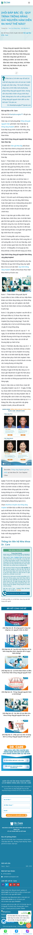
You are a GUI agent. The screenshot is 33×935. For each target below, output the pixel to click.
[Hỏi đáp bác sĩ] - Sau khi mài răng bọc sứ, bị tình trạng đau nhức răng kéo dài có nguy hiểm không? (16, 651)
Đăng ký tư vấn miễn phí (15, 815)
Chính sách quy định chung (9, 926)
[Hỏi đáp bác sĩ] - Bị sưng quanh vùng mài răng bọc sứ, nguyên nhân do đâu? (16, 629)
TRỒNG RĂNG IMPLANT (21, 827)
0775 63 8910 (7, 874)
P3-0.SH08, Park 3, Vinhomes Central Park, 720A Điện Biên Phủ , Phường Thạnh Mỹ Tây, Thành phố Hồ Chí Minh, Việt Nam (16, 841)
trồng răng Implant (7, 127)
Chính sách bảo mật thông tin (24, 926)
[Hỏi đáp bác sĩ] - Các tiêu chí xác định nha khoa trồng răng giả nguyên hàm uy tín (16, 714)
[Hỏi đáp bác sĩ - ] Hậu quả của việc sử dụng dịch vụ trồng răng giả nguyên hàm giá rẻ (16, 736)
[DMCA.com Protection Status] (24, 922)
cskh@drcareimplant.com (10, 876)
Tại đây (19, 590)
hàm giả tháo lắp (16, 146)
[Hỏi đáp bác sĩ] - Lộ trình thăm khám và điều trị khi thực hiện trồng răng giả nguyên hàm (16, 672)
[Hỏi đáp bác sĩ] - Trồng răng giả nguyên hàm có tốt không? (16, 693)
